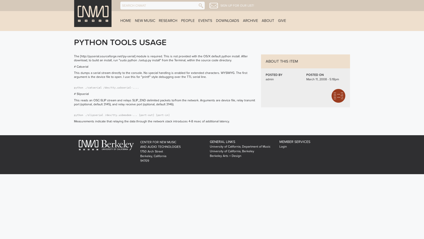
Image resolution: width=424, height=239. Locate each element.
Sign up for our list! (237, 5)
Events (205, 21)
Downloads (227, 21)
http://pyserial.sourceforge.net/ (102, 56)
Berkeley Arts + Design (225, 156)
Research (168, 21)
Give (282, 21)
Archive (250, 21)
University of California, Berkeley (232, 151)
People (188, 21)
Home (125, 21)
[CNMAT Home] (93, 13)
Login (283, 146)
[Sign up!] (213, 5)
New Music (145, 21)
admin (270, 79)
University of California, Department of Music (240, 146)
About (268, 21)
